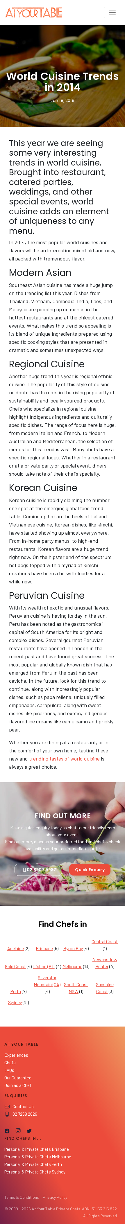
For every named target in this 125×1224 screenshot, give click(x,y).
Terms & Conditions (21, 1197)
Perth (15, 991)
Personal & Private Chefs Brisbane (36, 1149)
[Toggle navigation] (112, 12)
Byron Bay (73, 948)
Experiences (16, 1055)
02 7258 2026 (24, 1114)
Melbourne (72, 966)
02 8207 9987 (41, 870)
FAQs (9, 1070)
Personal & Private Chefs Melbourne (37, 1156)
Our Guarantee (17, 1077)
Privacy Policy (55, 1197)
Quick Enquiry (90, 870)
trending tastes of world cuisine (64, 758)
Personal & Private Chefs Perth (33, 1164)
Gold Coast (15, 966)
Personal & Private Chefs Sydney (34, 1171)
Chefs (10, 1062)
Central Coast (105, 941)
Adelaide (15, 948)
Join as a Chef (17, 1085)
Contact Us (23, 1106)
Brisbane (44, 948)
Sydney (15, 1002)
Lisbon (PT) (44, 966)
